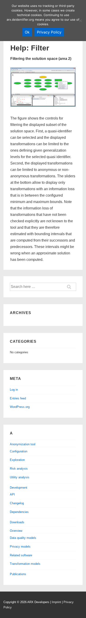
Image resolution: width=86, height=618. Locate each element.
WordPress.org (20, 407)
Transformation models (25, 563)
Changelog (17, 503)
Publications (18, 574)
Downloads (17, 522)
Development (18, 487)
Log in (14, 389)
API (12, 494)
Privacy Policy (49, 32)
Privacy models (20, 546)
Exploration (17, 460)
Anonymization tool (22, 444)
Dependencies (19, 512)
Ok (27, 32)
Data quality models (23, 538)
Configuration (18, 451)
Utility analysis (19, 477)
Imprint (56, 602)
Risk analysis (19, 468)
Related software (21, 555)
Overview (16, 530)
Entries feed (18, 398)
